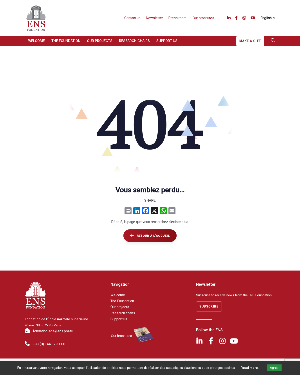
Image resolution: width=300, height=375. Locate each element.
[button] (267, 18)
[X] (154, 211)
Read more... (250, 368)
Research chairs (122, 313)
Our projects (119, 307)
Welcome (117, 295)
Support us (118, 319)
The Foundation (122, 301)
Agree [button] (274, 368)
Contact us (132, 18)
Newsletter (154, 18)
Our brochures (203, 18)
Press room (177, 18)
